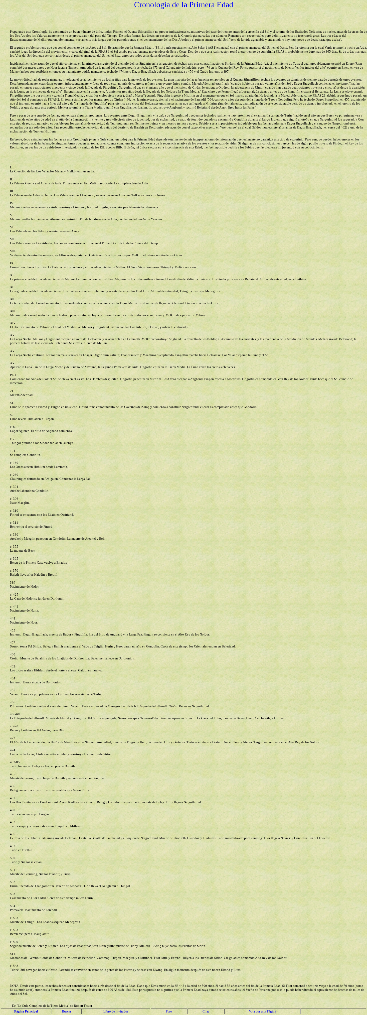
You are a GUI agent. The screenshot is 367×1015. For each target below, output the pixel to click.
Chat (205, 1011)
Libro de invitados (115, 1011)
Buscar (66, 1011)
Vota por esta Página (262, 1011)
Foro (169, 1011)
